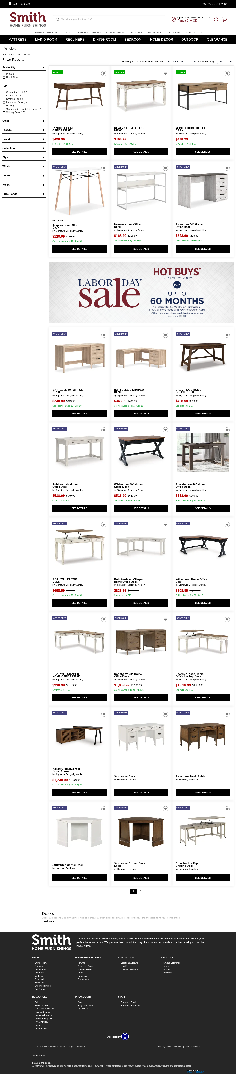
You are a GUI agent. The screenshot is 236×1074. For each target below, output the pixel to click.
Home (5, 54)
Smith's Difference (47, 32)
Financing (154, 32)
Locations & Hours (129, 963)
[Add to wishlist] (103, 73)
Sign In (81, 1002)
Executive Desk (16, 102)
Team (69, 32)
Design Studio (115, 32)
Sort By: (159, 61)
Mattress (17, 39)
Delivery (39, 1002)
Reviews (136, 32)
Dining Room (104, 39)
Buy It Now (12, 77)
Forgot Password (85, 1005)
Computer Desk (16, 92)
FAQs (80, 973)
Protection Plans (85, 966)
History (166, 969)
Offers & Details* (192, 1047)
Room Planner (41, 1005)
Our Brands (40, 989)
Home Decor (161, 39)
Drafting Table (15, 98)
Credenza (13, 95)
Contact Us (194, 32)
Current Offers (89, 32)
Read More (48, 921)
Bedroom (133, 39)
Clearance (217, 39)
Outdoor (190, 39)
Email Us (125, 966)
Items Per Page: (207, 61)
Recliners (75, 39)
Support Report (85, 969)
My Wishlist (83, 1009)
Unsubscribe (41, 1028)
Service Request (42, 1012)
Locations (173, 32)
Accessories (40, 979)
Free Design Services (45, 1009)
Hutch (11, 105)
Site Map (178, 1047)
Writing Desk (15, 112)
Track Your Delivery (213, 4)
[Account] (216, 19)
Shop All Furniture (43, 986)
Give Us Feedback (129, 969)
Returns (81, 963)
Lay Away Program (43, 1015)
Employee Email (128, 1002)
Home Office (16, 54)
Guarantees (83, 979)
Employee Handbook (130, 1005)
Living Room (46, 39)
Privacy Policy (41, 1022)
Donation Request (43, 1018)
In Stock (10, 73)
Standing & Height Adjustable (24, 109)
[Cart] (225, 19)
